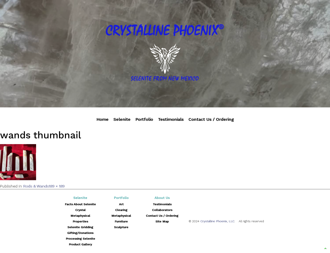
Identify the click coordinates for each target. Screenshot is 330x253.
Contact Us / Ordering (211, 119)
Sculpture (121, 227)
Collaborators (162, 210)
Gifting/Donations (80, 233)
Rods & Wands (36, 186)
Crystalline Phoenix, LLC (217, 221)
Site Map (162, 221)
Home (102, 119)
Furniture (121, 221)
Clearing (121, 210)
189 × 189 (56, 186)
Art (121, 204)
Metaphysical (121, 215)
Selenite (121, 119)
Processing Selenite (80, 238)
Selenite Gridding (80, 227)
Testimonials (171, 119)
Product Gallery (80, 244)
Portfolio (144, 119)
